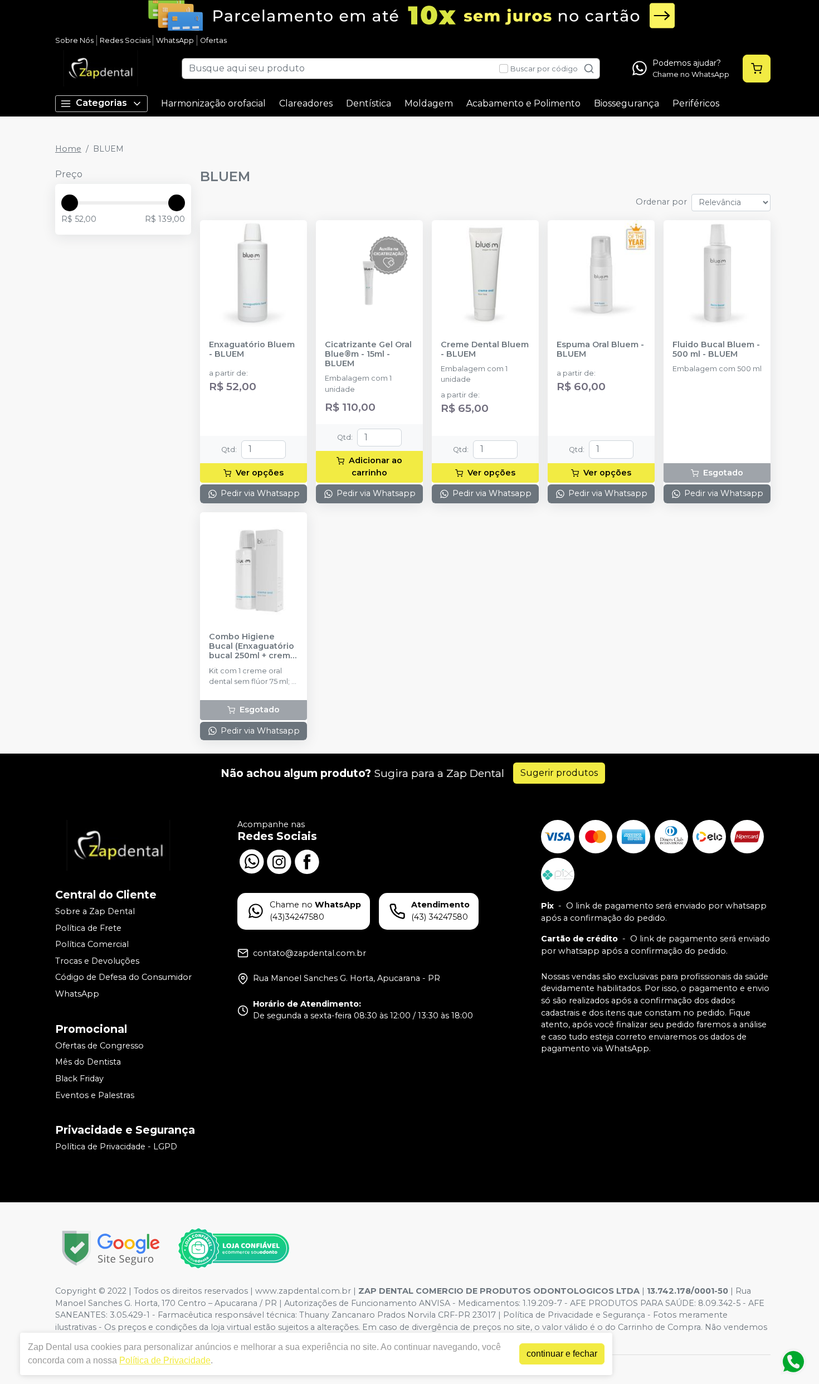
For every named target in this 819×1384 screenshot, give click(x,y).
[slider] (69, 203)
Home (68, 149)
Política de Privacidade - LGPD (116, 1147)
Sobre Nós (74, 40)
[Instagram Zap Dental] (279, 860)
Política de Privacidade (165, 1360)
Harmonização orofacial (213, 103)
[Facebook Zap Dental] (307, 860)
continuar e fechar (561, 1353)
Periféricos (695, 103)
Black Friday (79, 1079)
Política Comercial (92, 944)
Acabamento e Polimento (523, 103)
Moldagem (428, 103)
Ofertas (213, 40)
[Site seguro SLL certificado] (111, 1248)
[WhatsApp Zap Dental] (251, 860)
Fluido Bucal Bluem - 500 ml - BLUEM (716, 349)
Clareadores (306, 103)
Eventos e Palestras (94, 1095)
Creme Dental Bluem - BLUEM (485, 349)
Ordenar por (661, 202)
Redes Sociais (125, 40)
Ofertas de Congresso (99, 1046)
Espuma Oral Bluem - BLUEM (600, 349)
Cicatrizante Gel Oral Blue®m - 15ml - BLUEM (368, 354)
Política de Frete (88, 928)
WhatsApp (175, 40)
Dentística (368, 103)
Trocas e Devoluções (97, 961)
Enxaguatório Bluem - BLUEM (252, 349)
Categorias (101, 103)
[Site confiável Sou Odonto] (233, 1248)
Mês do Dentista (88, 1062)
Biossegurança (626, 103)
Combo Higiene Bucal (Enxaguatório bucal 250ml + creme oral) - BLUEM (252, 646)
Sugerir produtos (559, 773)
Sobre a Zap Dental (95, 911)
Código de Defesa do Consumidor (123, 978)
